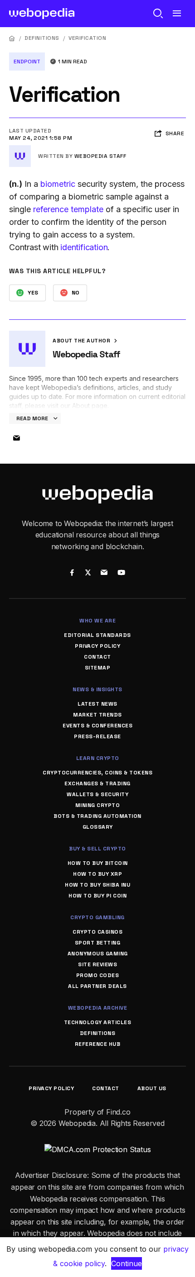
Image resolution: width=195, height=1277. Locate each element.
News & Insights (97, 689)
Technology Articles (98, 1022)
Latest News (97, 703)
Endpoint (27, 61)
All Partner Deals (97, 986)
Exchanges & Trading (97, 783)
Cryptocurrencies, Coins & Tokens (97, 772)
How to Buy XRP (97, 874)
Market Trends (97, 714)
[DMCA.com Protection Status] (97, 1149)
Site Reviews (97, 964)
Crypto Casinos (97, 931)
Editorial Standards (97, 635)
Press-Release (97, 736)
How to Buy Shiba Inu (97, 884)
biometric (57, 184)
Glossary (98, 827)
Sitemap (98, 667)
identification (83, 247)
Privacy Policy (97, 646)
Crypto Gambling (97, 917)
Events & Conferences (97, 725)
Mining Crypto (97, 805)
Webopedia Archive (97, 1007)
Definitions (41, 38)
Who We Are (97, 620)
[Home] (12, 38)
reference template (68, 209)
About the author (82, 340)
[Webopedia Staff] (20, 148)
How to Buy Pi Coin (97, 895)
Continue (126, 1263)
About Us (151, 1088)
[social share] (72, 573)
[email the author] (16, 438)
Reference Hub (98, 1044)
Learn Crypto (97, 758)
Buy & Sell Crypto (97, 848)
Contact (97, 656)
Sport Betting (98, 942)
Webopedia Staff (100, 156)
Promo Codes (97, 975)
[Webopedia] (42, 13)
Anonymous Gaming (98, 953)
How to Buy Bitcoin (98, 863)
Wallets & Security (97, 794)
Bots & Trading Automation (97, 816)
